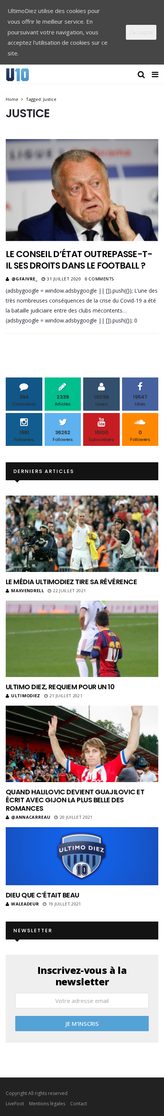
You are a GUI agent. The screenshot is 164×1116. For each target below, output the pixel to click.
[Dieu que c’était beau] (82, 856)
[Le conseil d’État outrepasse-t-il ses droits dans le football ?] (82, 190)
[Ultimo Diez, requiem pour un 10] (82, 639)
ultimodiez (25, 695)
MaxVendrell (27, 590)
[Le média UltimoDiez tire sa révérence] (82, 534)
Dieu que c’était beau (42, 895)
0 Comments (99, 279)
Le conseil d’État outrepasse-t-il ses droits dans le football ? (79, 260)
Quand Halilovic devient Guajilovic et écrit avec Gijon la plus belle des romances (75, 800)
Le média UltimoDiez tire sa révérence (71, 581)
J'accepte (141, 32)
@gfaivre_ (24, 279)
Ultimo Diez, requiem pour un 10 (60, 687)
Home (12, 99)
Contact (78, 1103)
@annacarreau (30, 817)
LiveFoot (15, 1103)
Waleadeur (25, 904)
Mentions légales (47, 1103)
